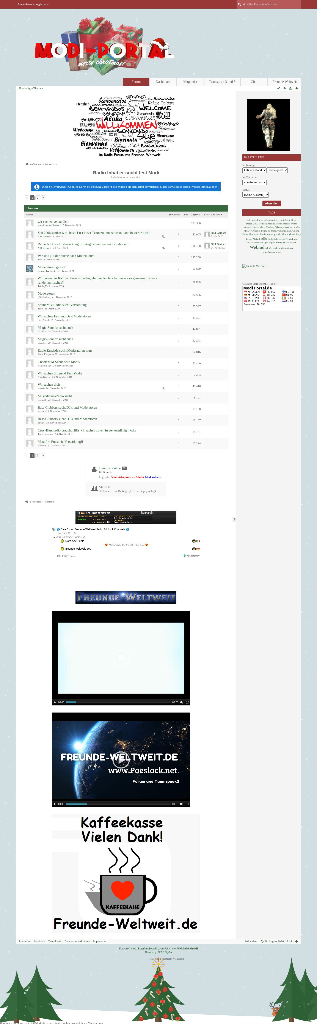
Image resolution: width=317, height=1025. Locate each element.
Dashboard (163, 81)
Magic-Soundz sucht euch (55, 327)
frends (294, 223)
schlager (264, 242)
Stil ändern (251, 941)
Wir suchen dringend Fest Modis (60, 373)
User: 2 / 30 (64, 533)
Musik (292, 234)
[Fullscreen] (187, 702)
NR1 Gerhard (44, 236)
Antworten (174, 214)
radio (263, 239)
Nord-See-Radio (74, 541)
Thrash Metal (289, 242)
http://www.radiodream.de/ (257, 230)
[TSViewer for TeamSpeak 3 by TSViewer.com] (64, 556)
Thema (29, 214)
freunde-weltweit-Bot (78, 548)
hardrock (247, 227)
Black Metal (290, 220)
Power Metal (252, 239)
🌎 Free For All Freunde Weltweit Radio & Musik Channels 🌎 (93, 529)
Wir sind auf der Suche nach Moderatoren (66, 256)
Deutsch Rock (266, 223)
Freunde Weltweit (285, 81)
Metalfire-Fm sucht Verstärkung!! (60, 442)
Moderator (254, 234)
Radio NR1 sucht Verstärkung (282, 239)
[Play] (54, 702)
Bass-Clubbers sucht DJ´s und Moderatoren (67, 407)
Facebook (39, 941)
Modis (285, 234)
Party (298, 234)
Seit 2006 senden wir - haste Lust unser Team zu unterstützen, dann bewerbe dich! (94, 233)
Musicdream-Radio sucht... (56, 396)
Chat (254, 81)
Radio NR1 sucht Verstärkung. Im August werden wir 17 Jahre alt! (83, 244)
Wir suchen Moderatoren (281, 248)
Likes (185, 214)
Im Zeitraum (249, 177)
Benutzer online (110, 468)
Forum (136, 81)
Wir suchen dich (49, 384)
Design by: (158, 952)
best (282, 220)
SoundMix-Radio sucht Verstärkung (62, 305)
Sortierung (248, 165)
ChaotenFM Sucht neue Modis (59, 362)
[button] (121, 658)
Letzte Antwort (212, 214)
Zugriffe (195, 214)
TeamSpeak (54, 941)
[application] (121, 658)
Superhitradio (275, 242)
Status (246, 189)
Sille (40, 259)
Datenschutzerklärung (77, 941)
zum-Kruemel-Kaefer (48, 225)
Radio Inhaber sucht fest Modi (126, 172)
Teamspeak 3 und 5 (222, 81)
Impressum (99, 941)
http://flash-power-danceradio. (285, 227)
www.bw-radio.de (272, 252)
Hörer (245, 234)
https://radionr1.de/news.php (285, 230)
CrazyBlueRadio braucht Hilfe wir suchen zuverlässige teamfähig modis (87, 430)
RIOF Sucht (253, 242)
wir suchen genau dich (53, 221)
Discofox (277, 223)
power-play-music (47, 271)
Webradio (259, 247)
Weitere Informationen (204, 186)
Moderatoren (46, 293)
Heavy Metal (259, 227)
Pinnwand (25, 941)
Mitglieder (190, 81)
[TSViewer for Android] (192, 555)
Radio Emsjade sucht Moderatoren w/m (65, 350)
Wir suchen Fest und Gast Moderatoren (64, 316)
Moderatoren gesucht (52, 267)
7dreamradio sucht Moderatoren (263, 220)
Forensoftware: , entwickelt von (158, 948)
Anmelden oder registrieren (33, 4)
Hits (268, 227)
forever (286, 223)
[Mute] (181, 702)
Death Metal (252, 223)
